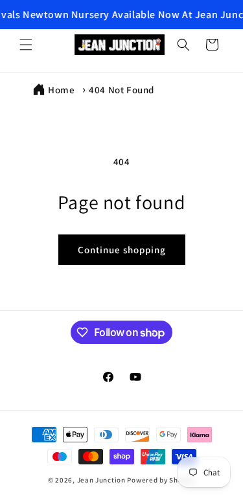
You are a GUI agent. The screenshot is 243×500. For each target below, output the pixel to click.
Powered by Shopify (161, 479)
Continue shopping (122, 250)
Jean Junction (101, 479)
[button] (26, 44)
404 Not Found (121, 90)
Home (61, 90)
